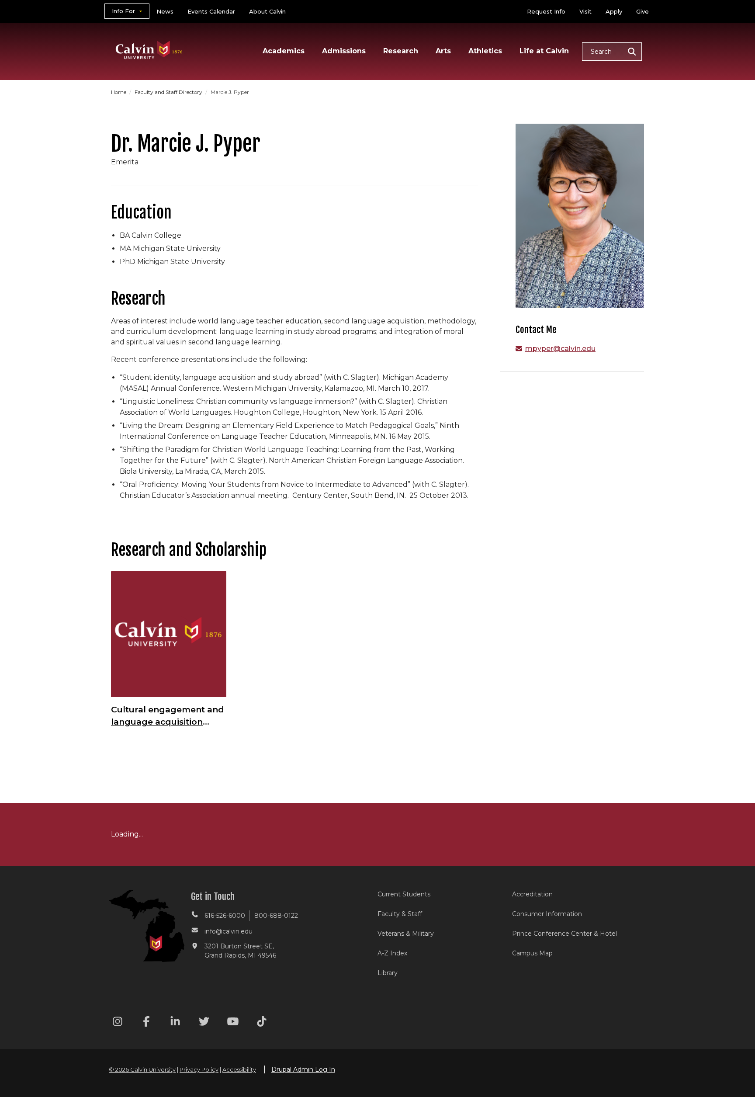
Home (119, 92)
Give (642, 11)
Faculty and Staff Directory (169, 92)
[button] (612, 51)
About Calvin (267, 11)
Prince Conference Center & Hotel (564, 933)
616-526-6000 (224, 916)
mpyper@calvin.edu (560, 348)
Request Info (546, 11)
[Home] (149, 38)
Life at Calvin (544, 51)
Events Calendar (211, 11)
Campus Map (532, 953)
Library (388, 973)
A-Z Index (392, 953)
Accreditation (532, 894)
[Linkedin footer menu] (175, 1023)
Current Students (404, 894)
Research (400, 51)
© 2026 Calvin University (142, 1069)
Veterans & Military (406, 933)
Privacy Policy (199, 1069)
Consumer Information (547, 914)
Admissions (344, 51)
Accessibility (239, 1069)
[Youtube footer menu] (232, 1023)
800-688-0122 (276, 916)
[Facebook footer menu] (146, 1023)
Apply (614, 11)
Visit (585, 11)
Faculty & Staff (400, 914)
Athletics (485, 51)
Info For (123, 10)
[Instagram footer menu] (117, 1023)
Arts (443, 51)
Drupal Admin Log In (303, 1069)
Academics (284, 51)
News (164, 11)
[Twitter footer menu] (204, 1023)
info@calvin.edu (228, 931)
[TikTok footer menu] (261, 1023)
